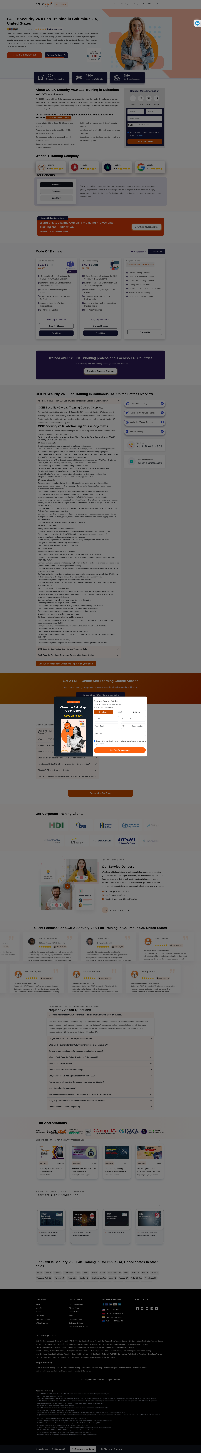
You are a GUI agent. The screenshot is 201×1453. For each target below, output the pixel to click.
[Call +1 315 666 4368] (197, 23)
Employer (103, 712)
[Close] (144, 699)
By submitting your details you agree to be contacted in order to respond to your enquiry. (121, 742)
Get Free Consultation (120, 750)
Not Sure (136, 712)
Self (120, 712)
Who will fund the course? (103, 707)
